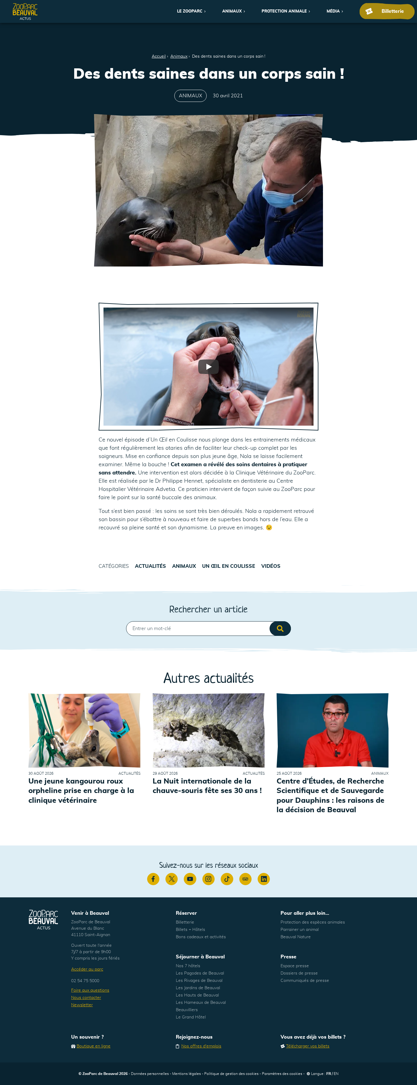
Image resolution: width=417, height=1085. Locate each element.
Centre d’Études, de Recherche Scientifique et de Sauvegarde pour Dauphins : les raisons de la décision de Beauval (330, 796)
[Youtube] (190, 879)
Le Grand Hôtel (191, 1017)
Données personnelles (150, 1074)
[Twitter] (171, 879)
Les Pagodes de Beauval (200, 973)
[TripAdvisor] (245, 879)
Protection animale (284, 11)
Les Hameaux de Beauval (201, 1002)
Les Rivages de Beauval (199, 981)
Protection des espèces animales (313, 922)
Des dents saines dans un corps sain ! (228, 56)
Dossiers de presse (299, 973)
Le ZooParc (189, 11)
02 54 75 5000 (85, 981)
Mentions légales (186, 1074)
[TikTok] (227, 879)
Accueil (159, 56)
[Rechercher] (280, 628)
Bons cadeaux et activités (201, 937)
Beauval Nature (296, 937)
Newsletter (82, 1005)
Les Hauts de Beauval (197, 995)
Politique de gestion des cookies (231, 1074)
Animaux (232, 11)
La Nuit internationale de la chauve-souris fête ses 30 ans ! (207, 786)
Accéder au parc (87, 969)
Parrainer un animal (300, 930)
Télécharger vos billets (307, 1046)
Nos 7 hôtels (188, 966)
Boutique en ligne (94, 1046)
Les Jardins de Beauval (198, 988)
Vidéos (271, 566)
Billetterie (185, 922)
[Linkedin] (264, 879)
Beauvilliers (187, 1010)
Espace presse (295, 966)
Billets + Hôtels (190, 930)
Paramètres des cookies (282, 1074)
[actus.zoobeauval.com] (25, 11)
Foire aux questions (90, 990)
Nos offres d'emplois (201, 1046)
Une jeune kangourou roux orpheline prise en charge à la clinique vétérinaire (81, 791)
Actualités (150, 566)
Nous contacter (86, 998)
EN (336, 1074)
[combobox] (208, 628)
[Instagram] (208, 879)
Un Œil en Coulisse (228, 566)
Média (333, 11)
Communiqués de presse (305, 981)
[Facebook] (153, 879)
